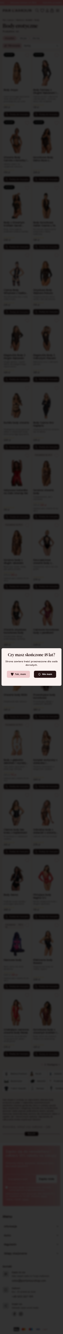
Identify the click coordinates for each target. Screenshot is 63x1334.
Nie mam (47, 674)
